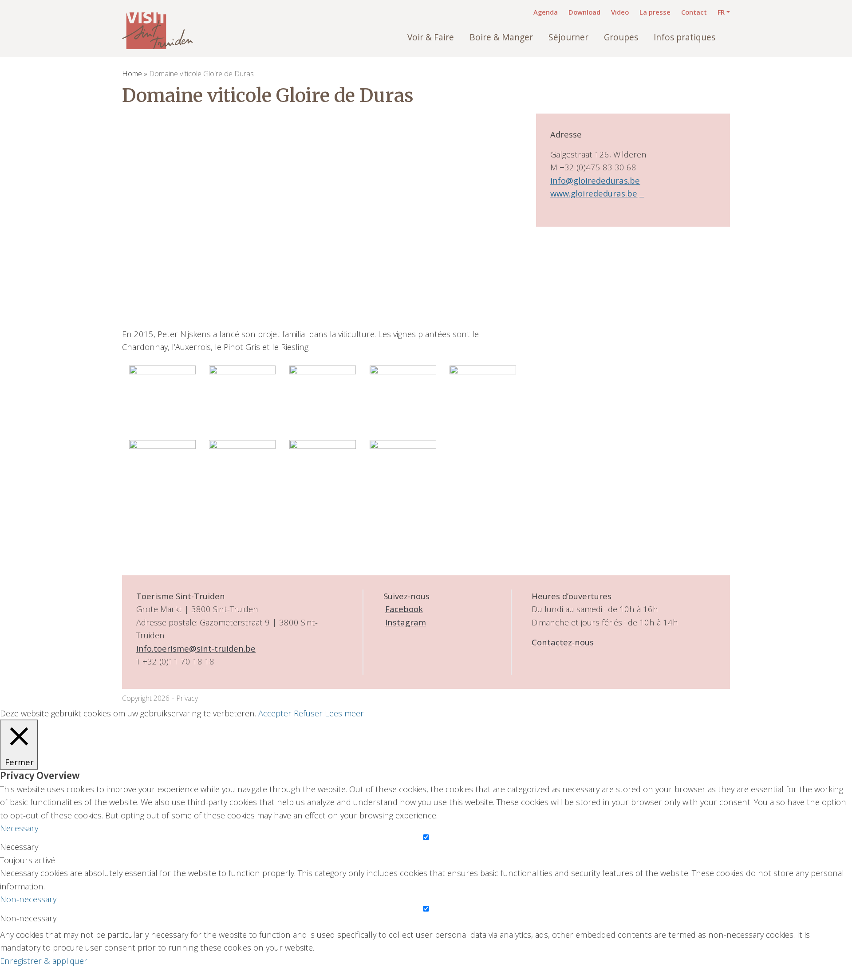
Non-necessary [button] (28, 898)
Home (132, 73)
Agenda (545, 12)
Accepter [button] (275, 713)
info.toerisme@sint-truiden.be (196, 648)
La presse (655, 12)
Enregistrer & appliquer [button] (43, 960)
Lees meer (344, 713)
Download (584, 12)
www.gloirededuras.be (593, 193)
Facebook (404, 608)
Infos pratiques (684, 37)
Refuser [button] (308, 713)
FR (721, 12)
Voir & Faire (430, 37)
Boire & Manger (501, 37)
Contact (694, 12)
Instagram (405, 622)
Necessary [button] (19, 827)
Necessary (19, 846)
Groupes (621, 37)
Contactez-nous (563, 642)
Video (620, 12)
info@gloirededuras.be (595, 180)
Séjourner (568, 37)
